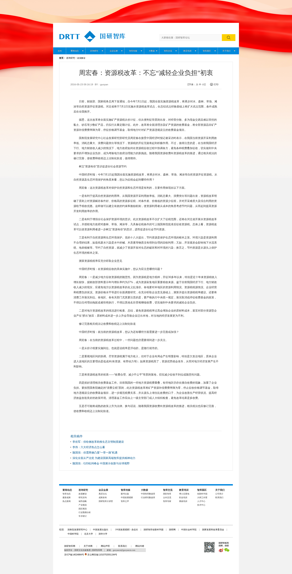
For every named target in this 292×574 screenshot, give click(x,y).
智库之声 (125, 501)
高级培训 (183, 501)
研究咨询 (83, 497)
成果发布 (103, 497)
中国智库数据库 (148, 494)
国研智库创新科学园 (153, 529)
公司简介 (219, 494)
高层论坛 (103, 494)
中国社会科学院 (189, 529)
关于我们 (226, 51)
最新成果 (67, 497)
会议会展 (114, 51)
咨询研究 (94, 51)
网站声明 (105, 546)
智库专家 (167, 501)
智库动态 (67, 494)
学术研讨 (83, 516)
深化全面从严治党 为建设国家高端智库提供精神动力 (103, 458)
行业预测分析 (85, 512)
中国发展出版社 (100, 529)
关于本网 (88, 546)
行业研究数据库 (148, 497)
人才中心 (201, 501)
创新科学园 (202, 494)
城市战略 (83, 501)
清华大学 (103, 534)
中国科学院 (73, 534)
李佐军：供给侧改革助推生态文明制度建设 (98, 441)
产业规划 (83, 505)
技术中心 (201, 505)
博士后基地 (184, 494)
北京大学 (88, 534)
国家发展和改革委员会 (213, 529)
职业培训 (183, 497)
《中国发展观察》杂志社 (126, 529)
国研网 (172, 529)
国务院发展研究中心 (77, 529)
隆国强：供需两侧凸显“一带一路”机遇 (94, 452)
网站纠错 (139, 546)
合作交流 (167, 497)
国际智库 (167, 494)
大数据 (152, 51)
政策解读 (83, 494)
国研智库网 (69, 546)
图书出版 (125, 494)
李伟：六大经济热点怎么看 (88, 447)
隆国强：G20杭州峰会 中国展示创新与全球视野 (101, 463)
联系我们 (219, 497)
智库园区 (207, 51)
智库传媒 (133, 51)
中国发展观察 (127, 497)
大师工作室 (202, 497)
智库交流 (168, 51)
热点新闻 (67, 501)
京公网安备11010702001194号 (102, 554)
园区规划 (83, 508)
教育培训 (187, 51)
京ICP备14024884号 (74, 554)
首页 (60, 51)
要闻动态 (75, 51)
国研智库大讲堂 (106, 501)
